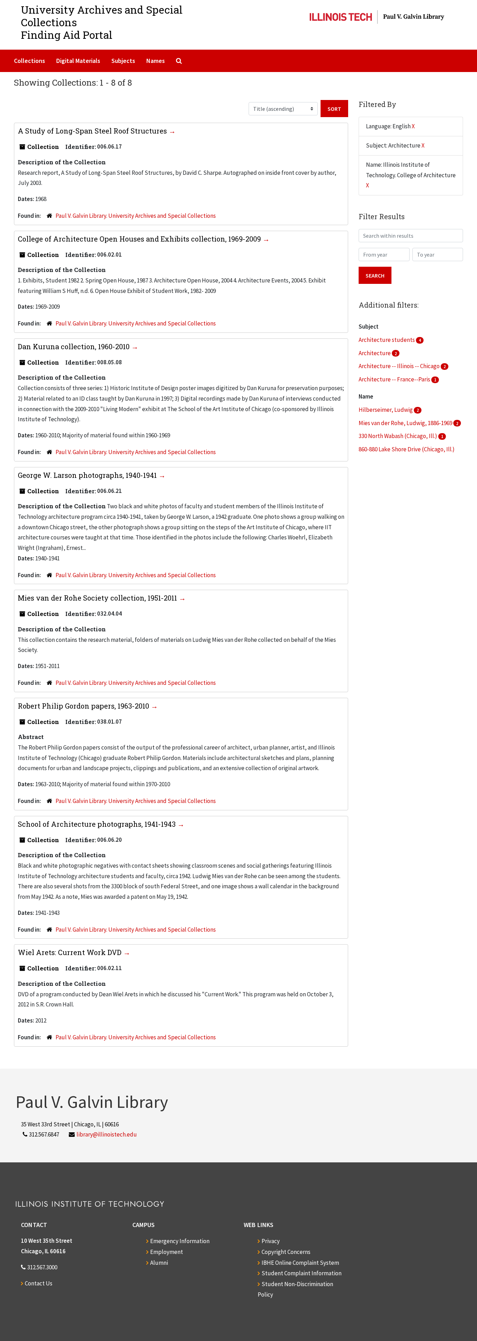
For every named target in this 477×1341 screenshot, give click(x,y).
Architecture (375, 353)
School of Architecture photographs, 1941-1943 (97, 824)
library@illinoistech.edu (106, 1134)
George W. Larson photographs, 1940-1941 (88, 475)
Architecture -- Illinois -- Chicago (400, 366)
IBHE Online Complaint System (300, 1263)
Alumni (159, 1263)
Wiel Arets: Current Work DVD (70, 952)
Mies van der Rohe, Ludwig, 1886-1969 (406, 423)
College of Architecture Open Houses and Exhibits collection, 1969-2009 (140, 238)
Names (155, 61)
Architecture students (387, 340)
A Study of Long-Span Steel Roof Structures (93, 130)
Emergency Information (180, 1241)
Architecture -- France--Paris (395, 379)
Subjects (123, 61)
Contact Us (38, 1283)
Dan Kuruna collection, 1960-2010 (74, 346)
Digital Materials (78, 61)
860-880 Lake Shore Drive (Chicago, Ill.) (407, 449)
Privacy (271, 1241)
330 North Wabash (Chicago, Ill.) (398, 436)
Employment (166, 1252)
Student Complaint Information (302, 1273)
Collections (29, 61)
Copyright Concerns (286, 1252)
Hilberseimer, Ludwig (386, 410)
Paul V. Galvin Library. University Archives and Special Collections (136, 216)
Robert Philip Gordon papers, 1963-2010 (84, 705)
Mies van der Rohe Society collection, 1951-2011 (98, 597)
